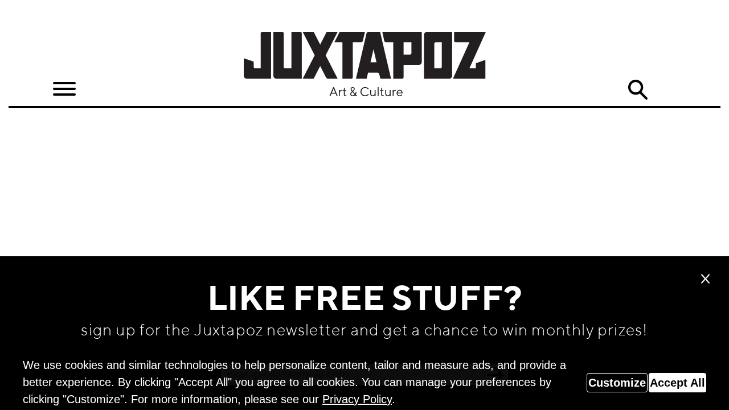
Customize (617, 382)
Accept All (677, 382)
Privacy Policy (357, 399)
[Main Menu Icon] (64, 89)
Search (638, 90)
